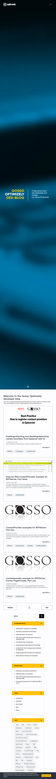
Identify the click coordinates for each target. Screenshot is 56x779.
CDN (34, 744)
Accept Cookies (46, 775)
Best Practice (19, 744)
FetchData (30, 545)
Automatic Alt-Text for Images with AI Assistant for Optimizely (28, 649)
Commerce (18, 750)
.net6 (23, 724)
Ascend (37, 728)
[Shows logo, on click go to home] (9, 4)
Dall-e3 (17, 754)
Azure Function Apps (31, 734)
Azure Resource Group (21, 737)
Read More (46, 447)
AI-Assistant (19, 698)
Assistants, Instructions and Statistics (26, 631)
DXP (22, 760)
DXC (17, 760)
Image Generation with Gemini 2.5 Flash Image (28, 645)
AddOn (35, 724)
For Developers (19, 451)
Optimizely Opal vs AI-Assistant (24, 634)
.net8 (28, 724)
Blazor (27, 744)
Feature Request (20, 770)
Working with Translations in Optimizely (26, 628)
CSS (37, 750)
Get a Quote (19, 704)
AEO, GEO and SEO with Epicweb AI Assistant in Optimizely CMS (28, 638)
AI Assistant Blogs (19, 623)
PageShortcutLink (41, 545)
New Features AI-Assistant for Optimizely (27, 655)
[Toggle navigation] (51, 4)
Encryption (29, 760)
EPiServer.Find (19, 767)
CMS (35, 747)
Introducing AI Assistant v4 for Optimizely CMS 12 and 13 (29, 682)
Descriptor (18, 757)
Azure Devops (19, 734)
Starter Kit (19, 701)
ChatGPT (28, 747)
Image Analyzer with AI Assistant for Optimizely (28, 652)
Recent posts (18, 665)
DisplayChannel (28, 757)
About (17, 710)
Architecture (28, 728)
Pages (16, 693)
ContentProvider (31, 451)
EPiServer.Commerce (29, 763)
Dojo (37, 757)
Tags (15, 720)
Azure (17, 731)
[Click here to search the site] (41, 616)
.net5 (17, 724)
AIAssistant (19, 728)
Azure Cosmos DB (26, 731)
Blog (17, 707)
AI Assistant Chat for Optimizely (24, 642)
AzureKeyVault (34, 741)
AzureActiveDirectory (21, 741)
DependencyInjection (28, 754)
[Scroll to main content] (28, 386)
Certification (19, 747)
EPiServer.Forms (30, 767)
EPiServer (9, 451)
